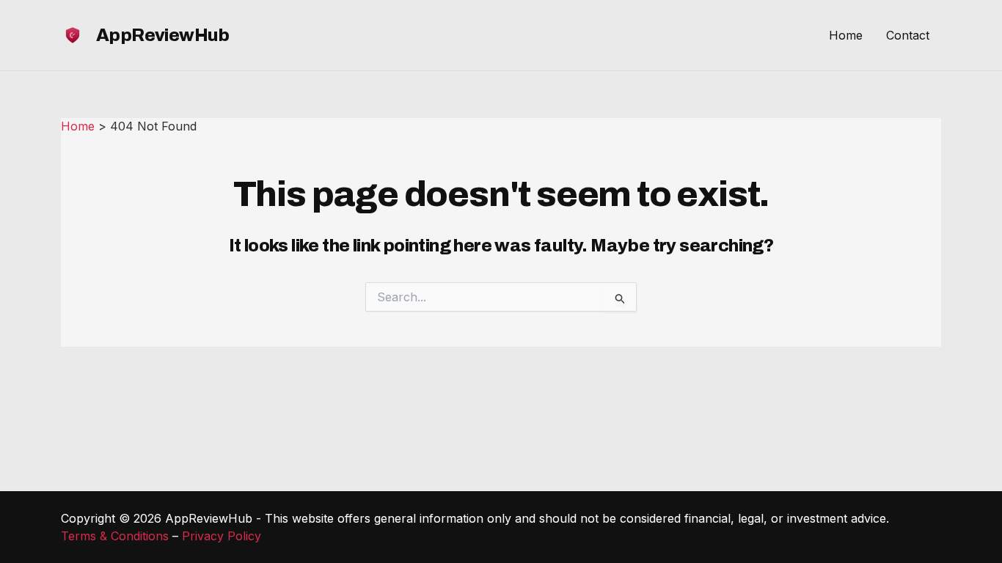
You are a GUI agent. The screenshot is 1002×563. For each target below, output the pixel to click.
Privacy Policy (221, 536)
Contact (907, 35)
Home (846, 35)
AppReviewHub (163, 35)
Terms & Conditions (115, 536)
